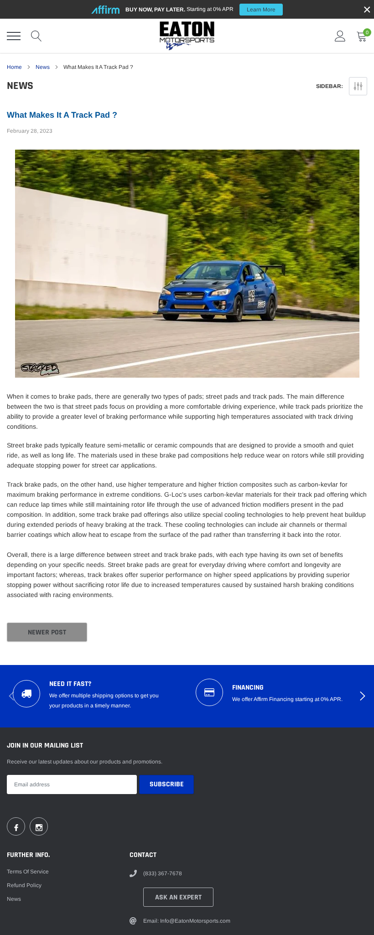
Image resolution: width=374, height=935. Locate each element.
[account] (340, 36)
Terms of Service (28, 871)
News (43, 67)
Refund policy (24, 885)
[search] (36, 36)
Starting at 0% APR (200, 9)
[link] (16, 826)
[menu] (14, 36)
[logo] (187, 36)
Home (14, 67)
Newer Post (47, 632)
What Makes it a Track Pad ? (62, 114)
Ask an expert (178, 897)
